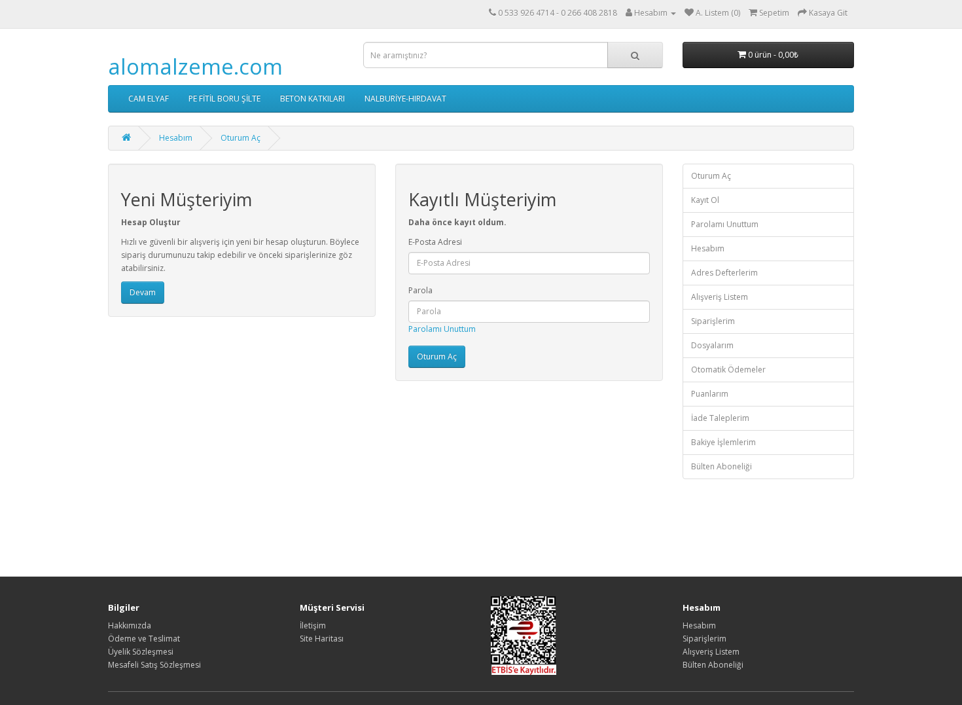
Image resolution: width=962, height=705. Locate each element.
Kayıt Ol (705, 200)
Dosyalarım (712, 345)
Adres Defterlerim (724, 272)
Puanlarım (709, 393)
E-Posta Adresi (435, 241)
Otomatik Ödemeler (728, 369)
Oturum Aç (240, 137)
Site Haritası (322, 638)
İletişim (313, 625)
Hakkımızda (129, 625)
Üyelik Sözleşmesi (140, 651)
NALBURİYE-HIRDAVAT (405, 98)
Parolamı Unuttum (442, 328)
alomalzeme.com (195, 66)
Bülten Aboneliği (721, 466)
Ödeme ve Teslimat (144, 638)
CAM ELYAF (148, 98)
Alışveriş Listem (719, 296)
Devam (143, 292)
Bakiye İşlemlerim (723, 442)
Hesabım (175, 137)
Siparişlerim (713, 321)
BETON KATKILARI (312, 98)
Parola (420, 290)
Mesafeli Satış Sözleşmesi (154, 664)
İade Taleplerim (720, 418)
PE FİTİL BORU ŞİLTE (224, 98)
